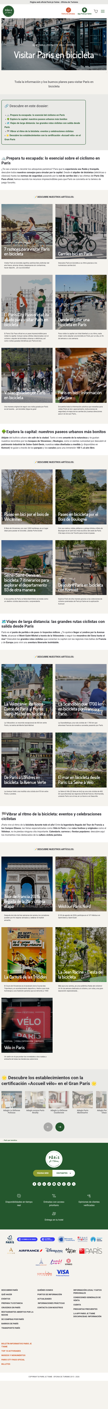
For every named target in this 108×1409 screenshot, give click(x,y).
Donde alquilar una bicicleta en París (74, 322)
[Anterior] (48, 1127)
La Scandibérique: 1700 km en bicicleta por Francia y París (81, 708)
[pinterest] (54, 1184)
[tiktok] (49, 1184)
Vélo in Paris (14, 1047)
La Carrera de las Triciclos (25, 977)
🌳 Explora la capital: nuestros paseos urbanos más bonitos (37, 119)
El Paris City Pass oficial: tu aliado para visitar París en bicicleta (26, 319)
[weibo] (69, 1184)
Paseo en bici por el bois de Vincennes (26, 516)
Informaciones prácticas (51, 1303)
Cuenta (77, 1305)
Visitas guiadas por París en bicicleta (24, 395)
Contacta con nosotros (50, 1307)
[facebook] (34, 1184)
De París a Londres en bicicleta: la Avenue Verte (25, 779)
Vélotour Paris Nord (74, 906)
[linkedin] (44, 1184)
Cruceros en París (10, 1307)
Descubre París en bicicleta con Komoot (80, 587)
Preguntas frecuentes (85, 1309)
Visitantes (62, 1173)
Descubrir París (9, 1290)
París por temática (10, 1140)
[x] (74, 1184)
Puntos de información (49, 1294)
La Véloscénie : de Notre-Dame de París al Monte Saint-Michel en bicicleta (25, 708)
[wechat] (59, 1184)
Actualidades (44, 1299)
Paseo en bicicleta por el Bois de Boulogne (78, 516)
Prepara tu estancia (12, 1303)
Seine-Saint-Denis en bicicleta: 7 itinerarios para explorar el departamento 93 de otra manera (26, 582)
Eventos (5, 1299)
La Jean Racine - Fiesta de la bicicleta (80, 974)
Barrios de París (9, 1323)
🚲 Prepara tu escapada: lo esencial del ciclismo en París (36, 115)
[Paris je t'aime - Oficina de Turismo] (8, 11)
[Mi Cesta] (96, 11)
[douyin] (64, 1184)
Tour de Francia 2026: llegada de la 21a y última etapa (24, 901)
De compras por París (12, 1319)
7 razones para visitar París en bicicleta (27, 251)
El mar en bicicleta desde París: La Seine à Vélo (79, 779)
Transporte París (10, 1328)
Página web (43, 1173)
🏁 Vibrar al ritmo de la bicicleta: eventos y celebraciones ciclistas (40, 131)
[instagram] (39, 1184)
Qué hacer (6, 1294)
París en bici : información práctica (80, 395)
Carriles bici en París (75, 253)
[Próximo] (59, 1127)
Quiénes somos (45, 1290)
